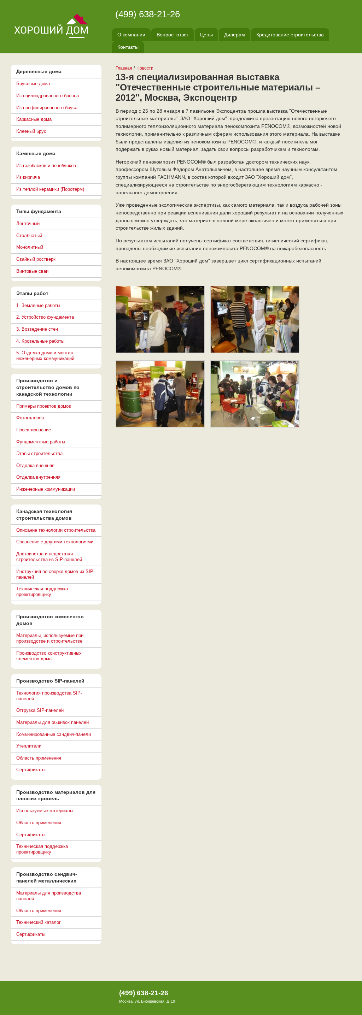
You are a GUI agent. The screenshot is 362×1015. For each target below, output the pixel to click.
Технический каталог (38, 922)
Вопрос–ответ (173, 34)
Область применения (38, 758)
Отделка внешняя (35, 465)
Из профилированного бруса (46, 107)
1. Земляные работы (38, 305)
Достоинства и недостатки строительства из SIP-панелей (49, 556)
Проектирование (33, 429)
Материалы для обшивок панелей (52, 722)
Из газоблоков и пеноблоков (46, 165)
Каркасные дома (34, 119)
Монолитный (29, 247)
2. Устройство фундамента (45, 317)
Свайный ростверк (36, 259)
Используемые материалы (44, 810)
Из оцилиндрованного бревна (47, 95)
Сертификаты (30, 769)
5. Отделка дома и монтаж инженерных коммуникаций (45, 355)
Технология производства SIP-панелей (49, 695)
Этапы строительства (39, 453)
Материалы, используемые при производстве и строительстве (49, 638)
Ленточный (28, 223)
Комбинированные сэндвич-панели (53, 734)
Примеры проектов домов (43, 406)
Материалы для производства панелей (48, 895)
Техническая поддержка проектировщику (42, 591)
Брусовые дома (33, 83)
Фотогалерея (30, 417)
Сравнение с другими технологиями (54, 541)
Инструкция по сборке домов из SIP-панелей (55, 574)
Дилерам (234, 34)
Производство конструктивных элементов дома (49, 655)
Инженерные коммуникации (45, 489)
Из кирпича (28, 177)
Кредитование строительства (290, 34)
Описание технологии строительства (55, 530)
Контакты (128, 47)
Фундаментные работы (40, 441)
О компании (131, 34)
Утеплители (28, 746)
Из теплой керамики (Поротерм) (50, 189)
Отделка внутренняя (38, 477)
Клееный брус (31, 131)
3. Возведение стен (37, 329)
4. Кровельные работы (40, 341)
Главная (124, 68)
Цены (206, 34)
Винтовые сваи (32, 271)
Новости (144, 68)
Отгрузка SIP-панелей (40, 710)
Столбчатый (29, 235)
